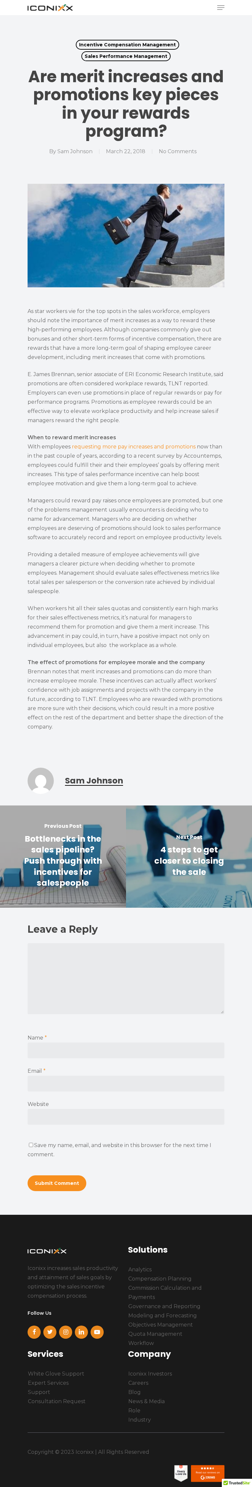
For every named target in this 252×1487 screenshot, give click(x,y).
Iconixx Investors (150, 1374)
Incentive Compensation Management (127, 45)
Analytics (140, 1269)
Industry (139, 1420)
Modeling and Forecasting (162, 1315)
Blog (134, 1392)
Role (134, 1410)
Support (39, 1392)
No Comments (178, 151)
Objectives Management (160, 1325)
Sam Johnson (75, 151)
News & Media (146, 1401)
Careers (138, 1383)
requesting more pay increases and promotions (134, 447)
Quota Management (155, 1334)
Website (38, 1104)
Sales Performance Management (126, 56)
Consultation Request (57, 1401)
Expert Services (48, 1383)
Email (37, 1071)
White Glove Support (56, 1374)
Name (37, 1038)
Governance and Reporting (164, 1306)
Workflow (141, 1343)
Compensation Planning (160, 1279)
